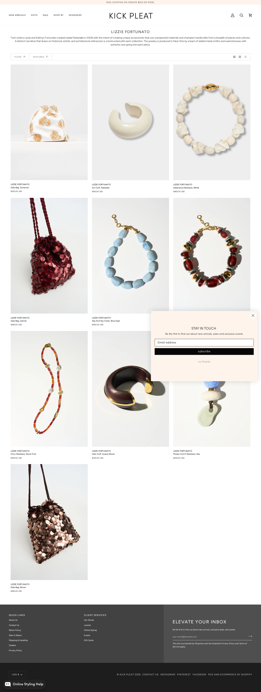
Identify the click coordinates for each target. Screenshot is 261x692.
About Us (13, 620)
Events (87, 635)
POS (210, 674)
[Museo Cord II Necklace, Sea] (211, 389)
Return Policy (15, 630)
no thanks (204, 361)
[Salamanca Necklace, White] (211, 122)
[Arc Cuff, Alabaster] (130, 122)
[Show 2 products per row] (234, 57)
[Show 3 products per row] (240, 57)
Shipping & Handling (18, 640)
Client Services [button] (95, 615)
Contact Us (14, 625)
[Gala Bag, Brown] (49, 522)
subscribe (204, 351)
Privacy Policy (228, 643)
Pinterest (184, 674)
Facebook (199, 674)
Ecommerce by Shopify (236, 674)
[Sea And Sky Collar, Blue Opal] (130, 256)
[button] (34, 15)
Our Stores (89, 620)
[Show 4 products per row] (246, 57)
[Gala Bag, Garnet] (49, 256)
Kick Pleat (127, 674)
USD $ (15, 674)
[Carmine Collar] (211, 256)
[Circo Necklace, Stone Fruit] (49, 389)
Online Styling (90, 630)
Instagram (167, 674)
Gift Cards (88, 640)
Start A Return (15, 635)
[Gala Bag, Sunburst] (49, 122)
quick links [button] (17, 615)
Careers (12, 645)
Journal (87, 625)
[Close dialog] (253, 315)
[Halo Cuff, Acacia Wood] (130, 389)
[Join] (249, 636)
